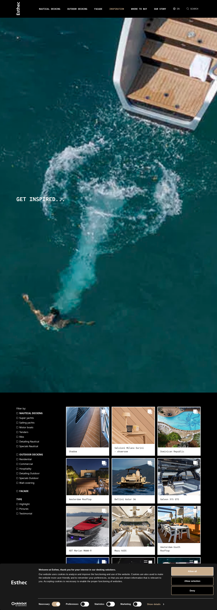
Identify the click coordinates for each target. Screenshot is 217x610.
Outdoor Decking (77, 8)
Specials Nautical (28, 446)
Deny (192, 590)
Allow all (192, 571)
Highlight (24, 504)
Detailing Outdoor (29, 473)
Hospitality (25, 468)
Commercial (26, 464)
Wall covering (26, 482)
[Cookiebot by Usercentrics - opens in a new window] (19, 604)
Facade (98, 8)
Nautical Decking (49, 8)
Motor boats (26, 427)
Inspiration (116, 8)
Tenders (23, 432)
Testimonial (25, 513)
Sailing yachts (27, 422)
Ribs (21, 436)
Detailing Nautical (29, 441)
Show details (153, 604)
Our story (160, 8)
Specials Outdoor (29, 478)
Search (194, 8)
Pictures (23, 508)
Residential (25, 459)
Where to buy (139, 8)
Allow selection (192, 581)
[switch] (85, 604)
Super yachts (26, 418)
